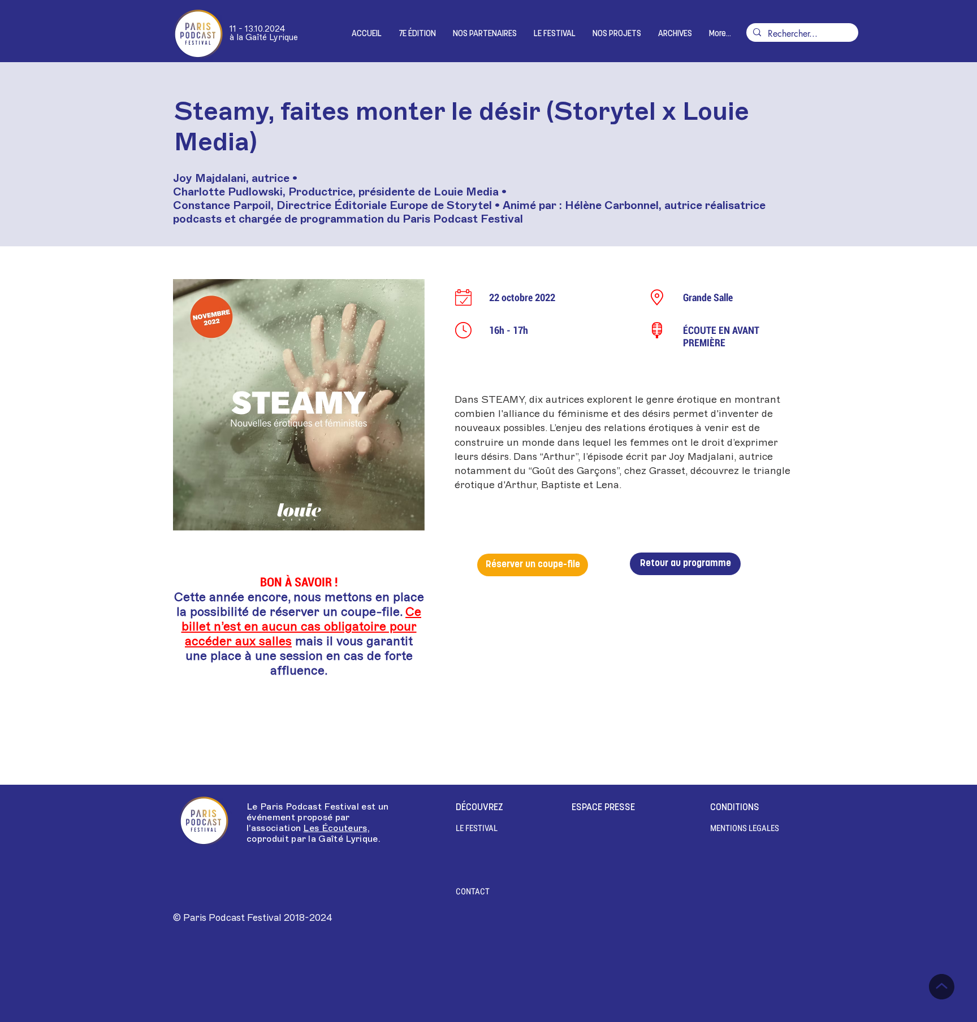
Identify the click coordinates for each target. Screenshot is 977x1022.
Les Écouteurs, (336, 828)
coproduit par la (282, 838)
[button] (417, 34)
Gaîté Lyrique (348, 838)
